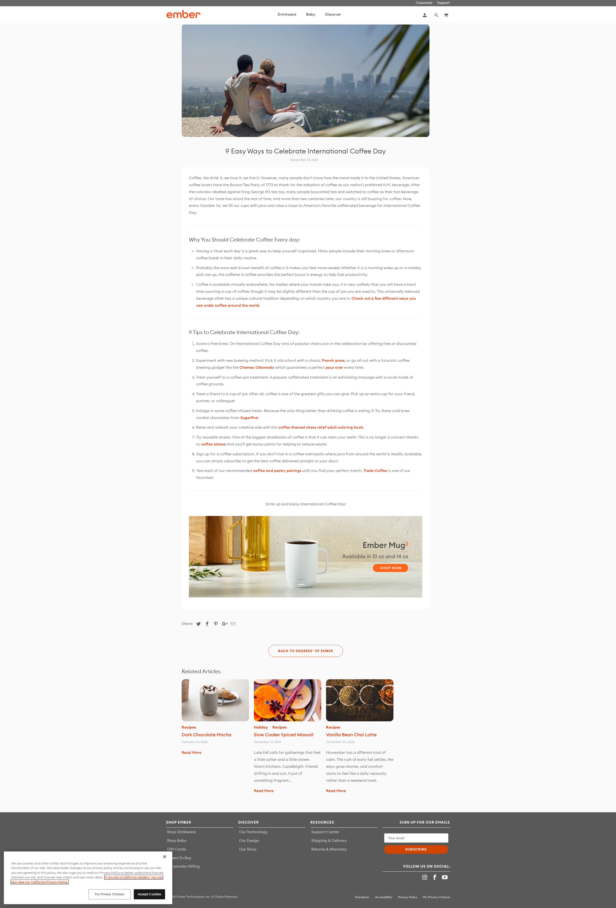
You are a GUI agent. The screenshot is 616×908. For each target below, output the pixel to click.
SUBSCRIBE (416, 849)
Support (443, 3)
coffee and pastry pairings (277, 470)
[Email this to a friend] (232, 624)
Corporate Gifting (183, 866)
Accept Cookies (149, 894)
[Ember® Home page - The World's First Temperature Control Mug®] (183, 14)
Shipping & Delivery (329, 840)
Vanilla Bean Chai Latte (351, 734)
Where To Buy (179, 857)
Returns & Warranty (329, 849)
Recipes (189, 727)
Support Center (325, 831)
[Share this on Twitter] (198, 624)
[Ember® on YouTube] (445, 877)
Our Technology (253, 831)
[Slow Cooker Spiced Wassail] (287, 700)
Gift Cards (176, 849)
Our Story (248, 849)
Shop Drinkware (181, 831)
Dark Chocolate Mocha (206, 734)
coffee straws (213, 444)
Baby (310, 14)
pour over (334, 367)
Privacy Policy (407, 897)
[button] (437, 15)
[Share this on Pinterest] (215, 624)
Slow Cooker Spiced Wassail (284, 734)
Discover (333, 14)
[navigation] (319, 15)
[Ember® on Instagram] (425, 877)
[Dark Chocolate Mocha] (215, 700)
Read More (191, 752)
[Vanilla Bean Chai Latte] (359, 700)
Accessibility (383, 897)
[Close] (164, 856)
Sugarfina (249, 417)
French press (333, 360)
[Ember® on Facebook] (435, 877)
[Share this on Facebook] (206, 624)
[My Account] (425, 15)
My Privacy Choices (109, 894)
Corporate (424, 3)
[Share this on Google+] (223, 624)
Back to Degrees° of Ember (305, 651)
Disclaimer (362, 897)
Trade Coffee (375, 470)
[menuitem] (287, 16)
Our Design (249, 840)
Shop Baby (176, 840)
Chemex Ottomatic (256, 367)
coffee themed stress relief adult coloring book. (321, 427)
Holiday (261, 727)
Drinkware (287, 14)
